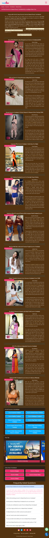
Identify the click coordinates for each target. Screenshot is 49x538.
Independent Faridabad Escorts (36, 351)
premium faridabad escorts (30, 324)
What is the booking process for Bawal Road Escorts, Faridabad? (20, 498)
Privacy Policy (17, 533)
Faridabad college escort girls (31, 84)
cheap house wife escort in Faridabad (35, 59)
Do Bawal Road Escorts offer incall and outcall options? (18, 512)
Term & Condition (25, 533)
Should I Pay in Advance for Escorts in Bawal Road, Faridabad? (20, 486)
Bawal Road (18, 6)
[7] (14, 54)
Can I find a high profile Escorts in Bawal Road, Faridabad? (19, 508)
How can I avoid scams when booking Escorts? (16, 515)
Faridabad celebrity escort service (34, 181)
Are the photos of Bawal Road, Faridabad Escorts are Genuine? (20, 501)
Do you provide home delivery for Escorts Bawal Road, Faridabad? (21, 518)
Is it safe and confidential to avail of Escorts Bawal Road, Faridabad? (21, 505)
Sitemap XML (32, 533)
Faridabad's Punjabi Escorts (35, 264)
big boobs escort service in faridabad (34, 400)
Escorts (7, 6)
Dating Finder (30, 536)
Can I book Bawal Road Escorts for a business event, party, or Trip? (21, 522)
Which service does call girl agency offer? (15, 525)
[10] (14, 360)
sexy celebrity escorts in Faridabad (34, 199)
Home (2, 6)
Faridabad (12, 6)
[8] (14, 127)
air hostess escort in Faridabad (35, 285)
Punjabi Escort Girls (35, 250)
